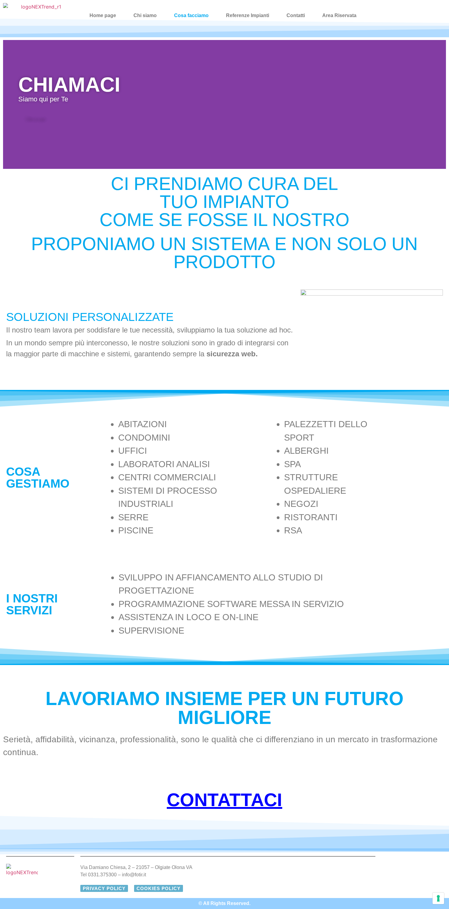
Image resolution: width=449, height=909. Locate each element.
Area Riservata (339, 15)
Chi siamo (145, 15)
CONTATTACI (224, 800)
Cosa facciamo (191, 15)
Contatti (296, 15)
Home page (102, 15)
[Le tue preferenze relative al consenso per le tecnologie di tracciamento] (438, 898)
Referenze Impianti (247, 15)
